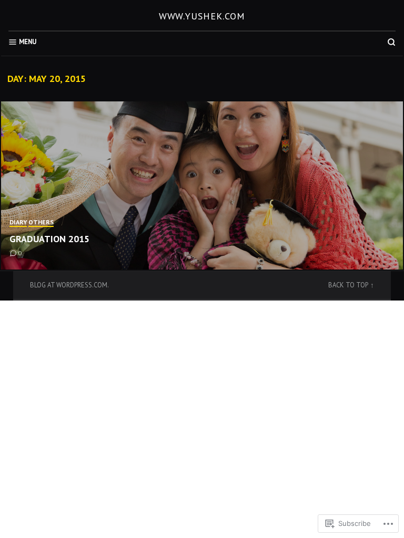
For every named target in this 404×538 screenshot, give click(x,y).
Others (41, 222)
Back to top (348, 285)
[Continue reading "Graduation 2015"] (202, 185)
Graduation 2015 (49, 239)
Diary (18, 222)
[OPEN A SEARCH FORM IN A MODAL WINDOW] (391, 42)
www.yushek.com (202, 16)
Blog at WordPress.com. (69, 285)
